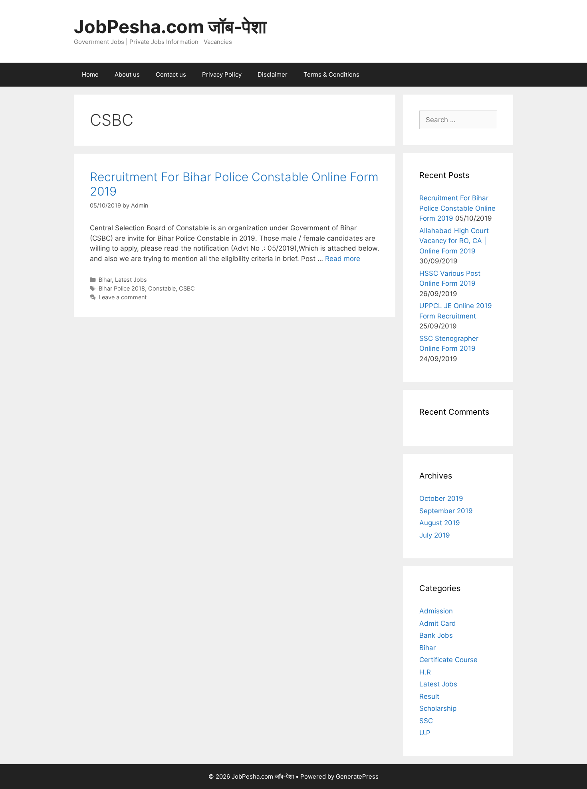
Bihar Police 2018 (122, 288)
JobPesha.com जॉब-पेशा (170, 27)
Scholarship (437, 708)
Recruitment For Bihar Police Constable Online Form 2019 (457, 208)
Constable (162, 288)
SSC (426, 721)
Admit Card (437, 623)
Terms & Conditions (331, 74)
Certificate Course (448, 660)
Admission (436, 611)
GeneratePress (357, 776)
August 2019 (439, 523)
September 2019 (446, 511)
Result (429, 696)
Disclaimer (273, 74)
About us (127, 74)
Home (90, 74)
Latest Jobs (131, 279)
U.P (424, 733)
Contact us (171, 74)
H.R (425, 672)
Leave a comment (123, 297)
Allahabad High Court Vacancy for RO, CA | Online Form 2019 (454, 241)
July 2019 (434, 535)
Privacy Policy (222, 74)
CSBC (187, 288)
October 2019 (441, 498)
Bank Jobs (436, 635)
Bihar (105, 279)
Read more (342, 259)
